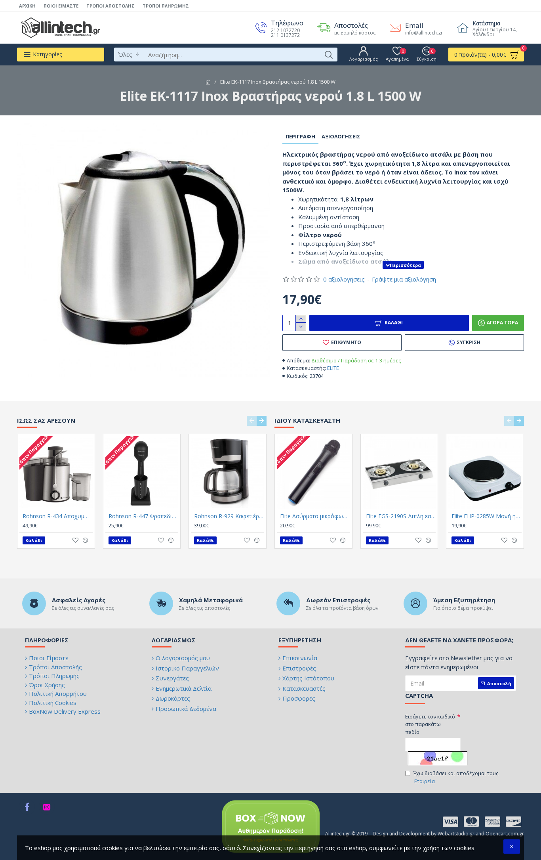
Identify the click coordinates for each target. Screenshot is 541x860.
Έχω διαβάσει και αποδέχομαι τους (455, 777)
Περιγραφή (300, 136)
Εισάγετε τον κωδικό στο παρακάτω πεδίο (430, 724)
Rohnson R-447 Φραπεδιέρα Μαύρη (144, 516)
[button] (252, 421)
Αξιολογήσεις (341, 136)
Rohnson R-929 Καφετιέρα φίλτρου (229, 516)
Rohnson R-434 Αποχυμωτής (58, 516)
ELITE (333, 368)
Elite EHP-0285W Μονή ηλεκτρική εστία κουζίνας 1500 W (486, 516)
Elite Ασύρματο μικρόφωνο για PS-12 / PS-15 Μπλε (315, 516)
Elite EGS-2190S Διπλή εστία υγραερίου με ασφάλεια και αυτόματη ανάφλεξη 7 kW (401, 516)
